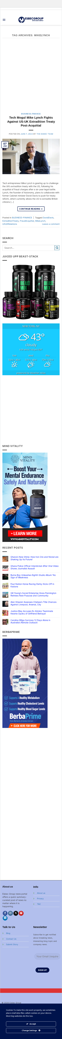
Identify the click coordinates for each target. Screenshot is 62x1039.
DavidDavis (48, 217)
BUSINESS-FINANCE (31, 114)
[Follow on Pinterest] (21, 913)
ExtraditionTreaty (10, 221)
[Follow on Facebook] (5, 913)
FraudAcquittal (27, 221)
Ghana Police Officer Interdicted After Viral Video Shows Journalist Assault (35, 567)
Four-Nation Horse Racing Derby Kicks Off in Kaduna (32, 585)
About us (41, 893)
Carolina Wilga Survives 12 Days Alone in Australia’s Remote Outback (30, 621)
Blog (8, 933)
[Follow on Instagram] (10, 913)
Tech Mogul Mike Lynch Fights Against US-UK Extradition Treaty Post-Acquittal (31, 121)
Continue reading (31, 209)
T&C (39, 904)
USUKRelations (9, 224)
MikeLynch (40, 221)
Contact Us (11, 939)
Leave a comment (51, 224)
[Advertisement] (31, 77)
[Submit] (57, 247)
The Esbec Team (45, 134)
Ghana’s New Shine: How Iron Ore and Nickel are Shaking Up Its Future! (34, 558)
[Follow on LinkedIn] (5, 918)
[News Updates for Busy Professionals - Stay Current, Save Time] (31, 20)
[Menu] (4, 19)
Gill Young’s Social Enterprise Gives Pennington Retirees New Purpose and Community (33, 594)
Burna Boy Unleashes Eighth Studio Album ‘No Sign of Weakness (33, 576)
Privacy (40, 898)
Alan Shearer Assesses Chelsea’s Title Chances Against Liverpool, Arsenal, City (33, 603)
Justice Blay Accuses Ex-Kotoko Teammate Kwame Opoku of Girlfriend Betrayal (32, 612)
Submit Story (12, 944)
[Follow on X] (15, 913)
